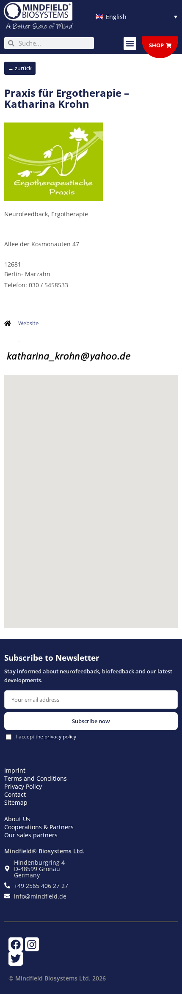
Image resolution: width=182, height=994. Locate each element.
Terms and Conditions (35, 778)
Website (28, 323)
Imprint (14, 770)
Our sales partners (31, 835)
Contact (15, 794)
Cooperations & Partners (39, 827)
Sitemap (16, 802)
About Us (17, 819)
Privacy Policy (23, 786)
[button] (130, 43)
